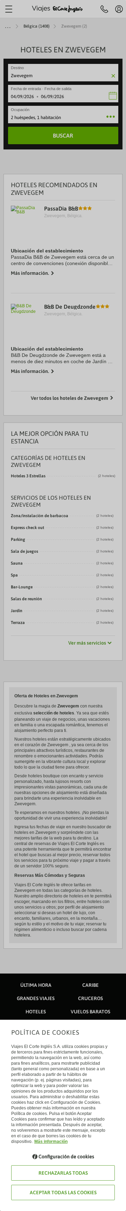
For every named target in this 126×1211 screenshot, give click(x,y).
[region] (63, 605)
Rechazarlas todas (63, 1173)
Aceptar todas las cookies (63, 1192)
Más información (51, 1141)
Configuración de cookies (66, 1156)
